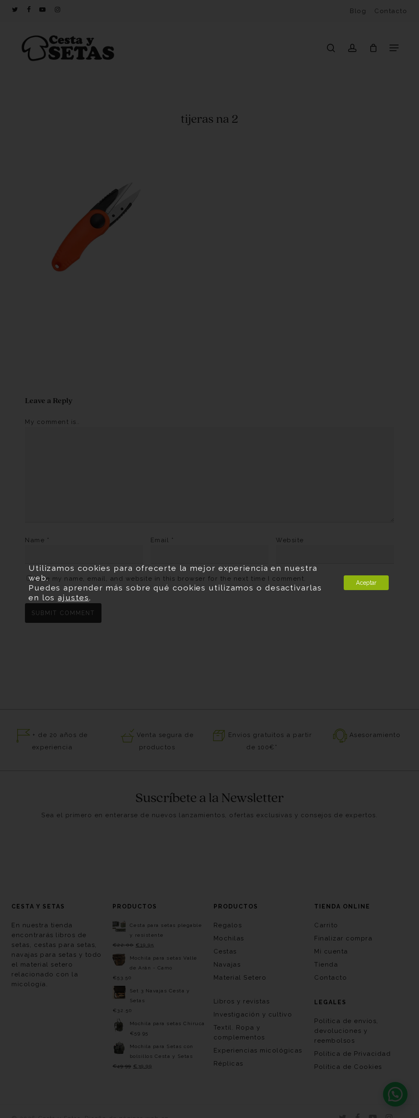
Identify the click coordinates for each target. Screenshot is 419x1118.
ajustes (73, 597)
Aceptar (366, 582)
